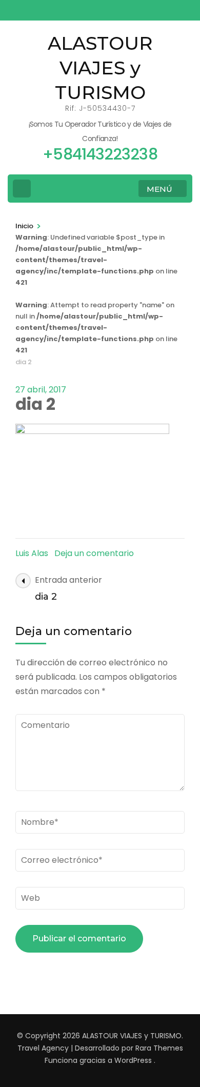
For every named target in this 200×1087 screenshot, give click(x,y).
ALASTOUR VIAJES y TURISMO (100, 68)
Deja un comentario (94, 553)
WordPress (133, 1060)
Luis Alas (31, 553)
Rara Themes (159, 1048)
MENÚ (159, 189)
